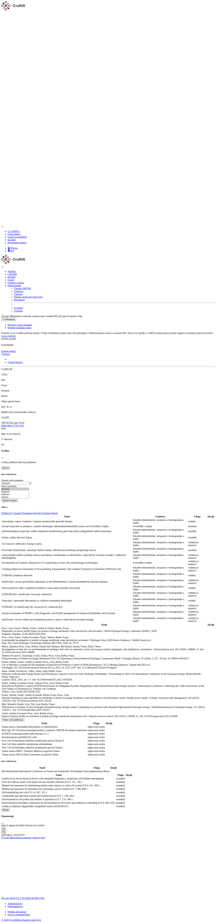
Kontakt (12, 239)
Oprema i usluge (16, 282)
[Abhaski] (15, 494)
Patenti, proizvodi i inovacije (28, 297)
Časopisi (18, 294)
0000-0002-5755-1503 (12, 425)
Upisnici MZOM (22, 288)
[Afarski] (15, 497)
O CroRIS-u (14, 231)
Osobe (11, 280)
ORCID (5, 422)
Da (4, 828)
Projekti (11, 277)
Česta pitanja (14, 234)
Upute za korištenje (17, 237)
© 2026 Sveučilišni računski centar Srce (21, 920)
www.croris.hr (8, 336)
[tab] (8, 351)
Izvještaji (18, 308)
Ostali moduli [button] (14, 285)
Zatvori (6, 468)
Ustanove (18, 291)
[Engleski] (15, 492)
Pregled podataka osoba (19, 327)
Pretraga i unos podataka (20, 325)
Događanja (19, 299)
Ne (4, 832)
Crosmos (18, 310)
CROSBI (12, 274)
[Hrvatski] (15, 489)
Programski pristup (17, 242)
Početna (11, 271)
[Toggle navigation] (2, 226)
